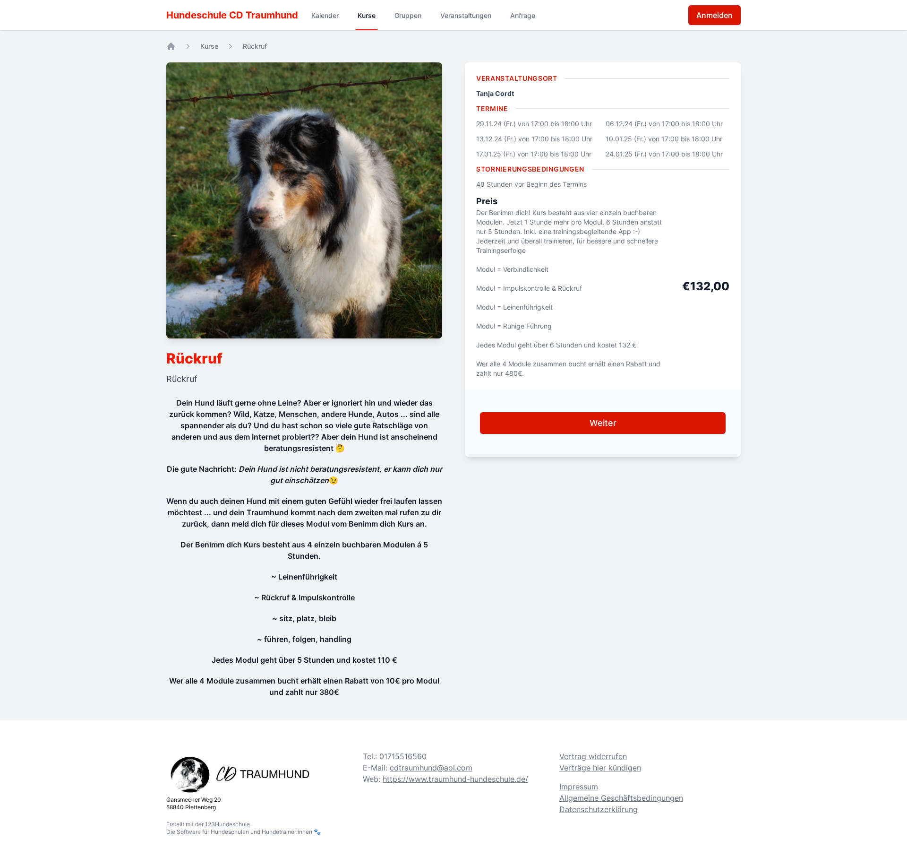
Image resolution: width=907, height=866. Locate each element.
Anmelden (714, 15)
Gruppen (407, 15)
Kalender (325, 15)
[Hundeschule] (171, 46)
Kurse (367, 15)
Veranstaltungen (465, 15)
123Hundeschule (227, 824)
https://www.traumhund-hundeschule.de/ (455, 779)
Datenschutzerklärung (598, 809)
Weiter (603, 423)
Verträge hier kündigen (600, 767)
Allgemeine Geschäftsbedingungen (621, 798)
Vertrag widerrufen (593, 756)
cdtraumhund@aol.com (431, 767)
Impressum (578, 786)
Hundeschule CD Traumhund (232, 15)
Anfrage (522, 15)
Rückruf (255, 46)
